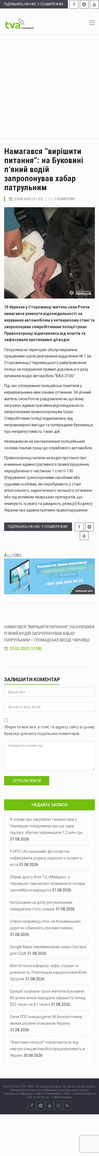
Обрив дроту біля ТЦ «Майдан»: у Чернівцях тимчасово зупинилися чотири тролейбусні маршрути (47, 883)
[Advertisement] (49, 86)
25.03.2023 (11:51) (28, 199)
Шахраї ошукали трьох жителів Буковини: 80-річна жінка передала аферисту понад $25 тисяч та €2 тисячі (48, 998)
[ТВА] (19, 23)
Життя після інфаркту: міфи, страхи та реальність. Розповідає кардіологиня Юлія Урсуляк (48, 972)
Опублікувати (26, 781)
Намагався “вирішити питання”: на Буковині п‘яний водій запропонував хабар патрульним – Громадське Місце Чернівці (49, 633)
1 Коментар (64, 199)
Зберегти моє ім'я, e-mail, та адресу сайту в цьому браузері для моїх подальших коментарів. (49, 730)
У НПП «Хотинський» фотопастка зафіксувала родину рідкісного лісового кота (46, 858)
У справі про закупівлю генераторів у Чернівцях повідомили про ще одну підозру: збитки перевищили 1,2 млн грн (46, 826)
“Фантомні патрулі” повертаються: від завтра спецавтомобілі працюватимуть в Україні (47, 1049)
